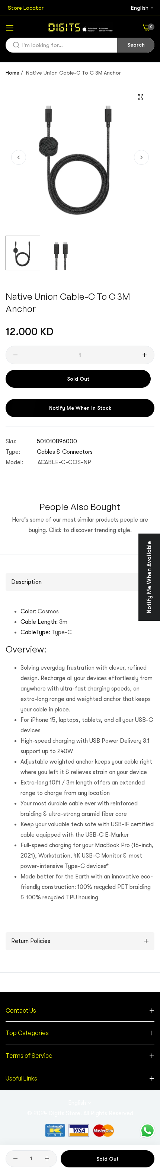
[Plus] (144, 355)
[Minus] (15, 355)
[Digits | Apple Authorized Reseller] (80, 27)
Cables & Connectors (65, 452)
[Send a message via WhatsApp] (147, 1130)
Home (12, 73)
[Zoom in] (140, 96)
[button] (141, 157)
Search (136, 45)
